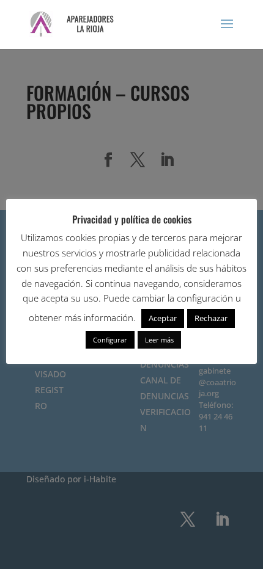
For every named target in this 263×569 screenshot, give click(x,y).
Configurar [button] (110, 339)
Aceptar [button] (163, 318)
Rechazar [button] (211, 318)
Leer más (159, 339)
